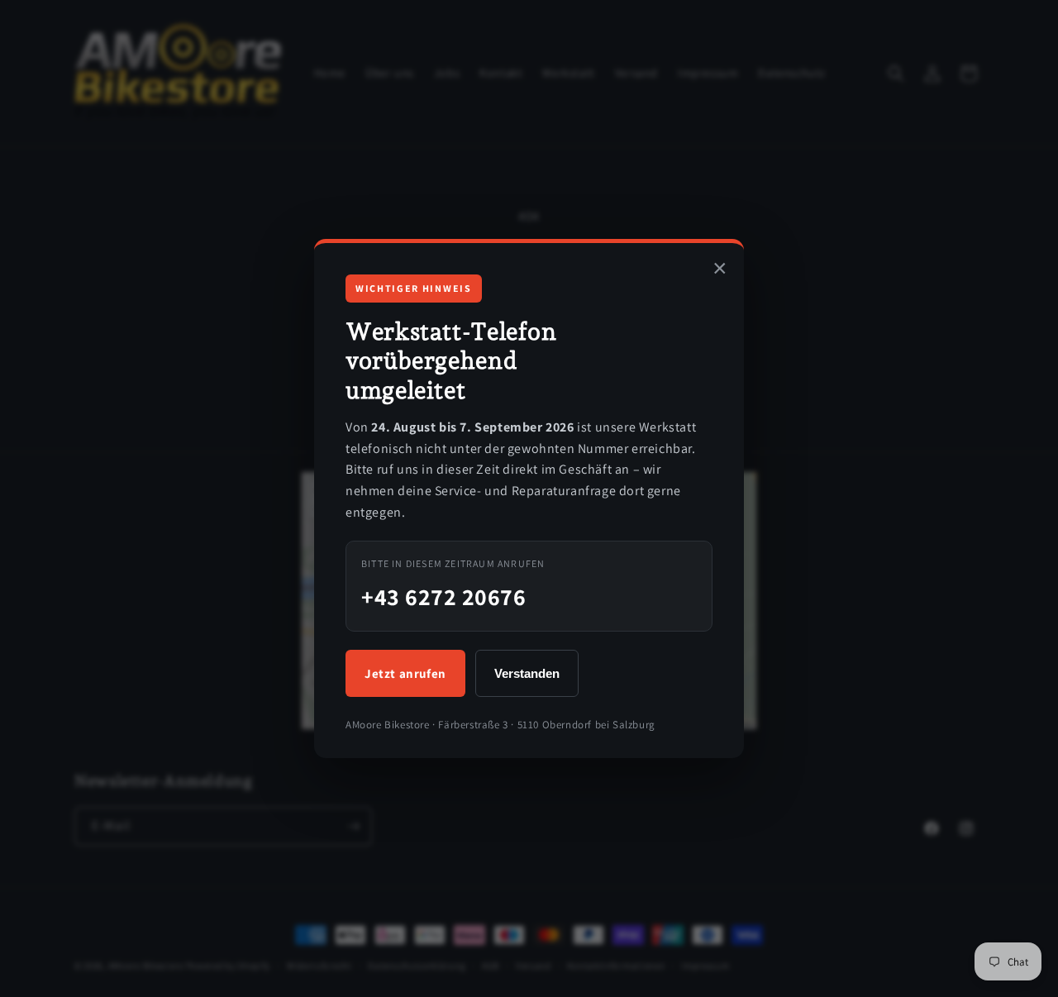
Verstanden (527, 673)
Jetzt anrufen (405, 673)
